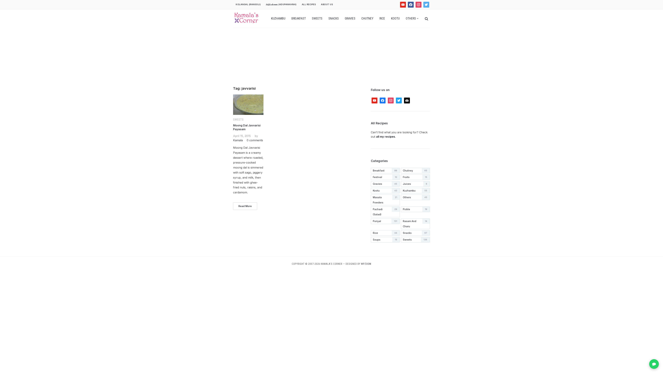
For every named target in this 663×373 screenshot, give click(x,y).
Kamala (238, 140)
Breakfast (298, 18)
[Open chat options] (654, 364)
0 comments (255, 140)
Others (411, 18)
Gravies (350, 18)
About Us (327, 4)
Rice (382, 18)
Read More (245, 206)
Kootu (395, 18)
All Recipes (309, 4)
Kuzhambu (278, 18)
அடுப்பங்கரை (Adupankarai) (281, 4)
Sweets (317, 18)
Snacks (333, 18)
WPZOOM (366, 263)
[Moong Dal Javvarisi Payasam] (248, 96)
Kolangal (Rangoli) (248, 4)
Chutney (367, 18)
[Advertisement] (331, 60)
